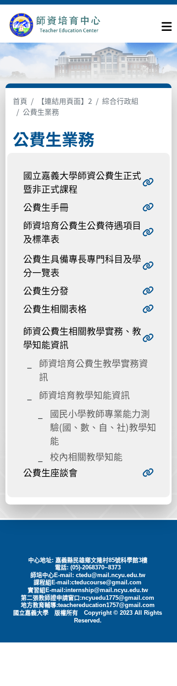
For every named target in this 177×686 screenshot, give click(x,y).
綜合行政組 (120, 100)
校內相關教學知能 (86, 456)
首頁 (20, 100)
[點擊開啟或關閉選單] (167, 24)
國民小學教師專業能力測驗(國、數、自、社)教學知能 (103, 427)
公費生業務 (41, 111)
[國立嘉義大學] (54, 24)
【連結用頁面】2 (64, 100)
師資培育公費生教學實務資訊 (93, 370)
